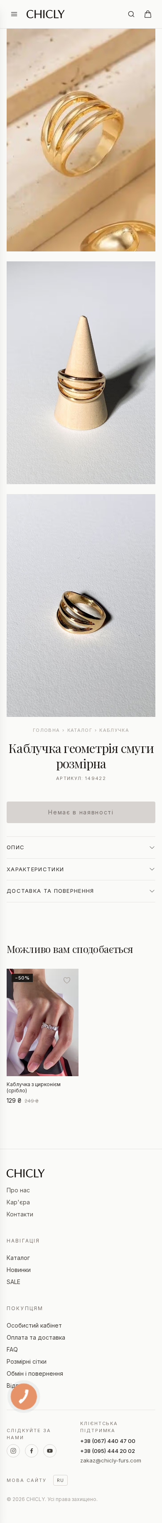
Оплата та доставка (36, 1337)
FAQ (12, 1349)
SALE (13, 1281)
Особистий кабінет (34, 1325)
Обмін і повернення (35, 1373)
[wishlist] (67, 980)
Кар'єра (18, 1202)
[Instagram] (13, 1450)
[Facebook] (31, 1450)
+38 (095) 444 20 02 (107, 1450)
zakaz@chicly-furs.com (110, 1460)
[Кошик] (147, 14)
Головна (46, 730)
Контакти (20, 1214)
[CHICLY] (45, 14)
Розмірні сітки (27, 1361)
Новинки (19, 1269)
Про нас (18, 1190)
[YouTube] (49, 1450)
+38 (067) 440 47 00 (107, 1441)
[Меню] (14, 14)
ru (60, 1480)
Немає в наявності (81, 812)
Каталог (79, 730)
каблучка (114, 730)
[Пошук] (131, 14)
